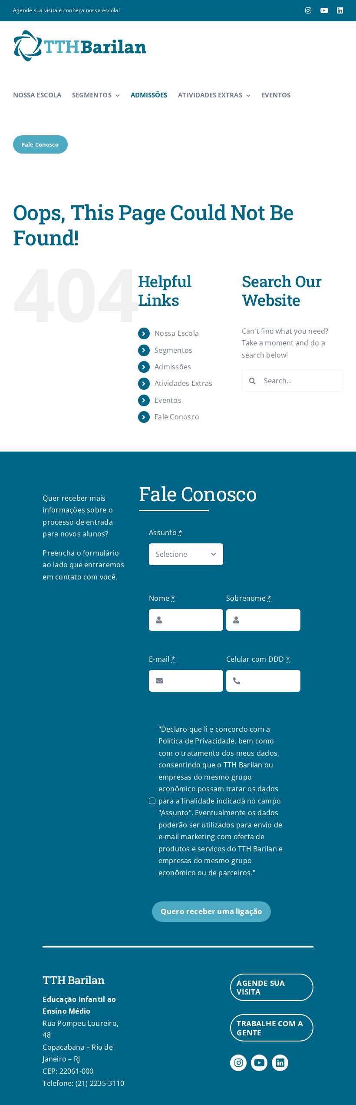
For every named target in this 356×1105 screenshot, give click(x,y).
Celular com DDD (258, 659)
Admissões (173, 367)
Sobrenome (249, 598)
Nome (162, 598)
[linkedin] (280, 1063)
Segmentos (173, 350)
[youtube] (259, 1063)
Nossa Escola (177, 333)
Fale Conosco (177, 417)
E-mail (162, 659)
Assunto (165, 532)
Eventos (168, 400)
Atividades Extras (183, 383)
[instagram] (238, 1063)
